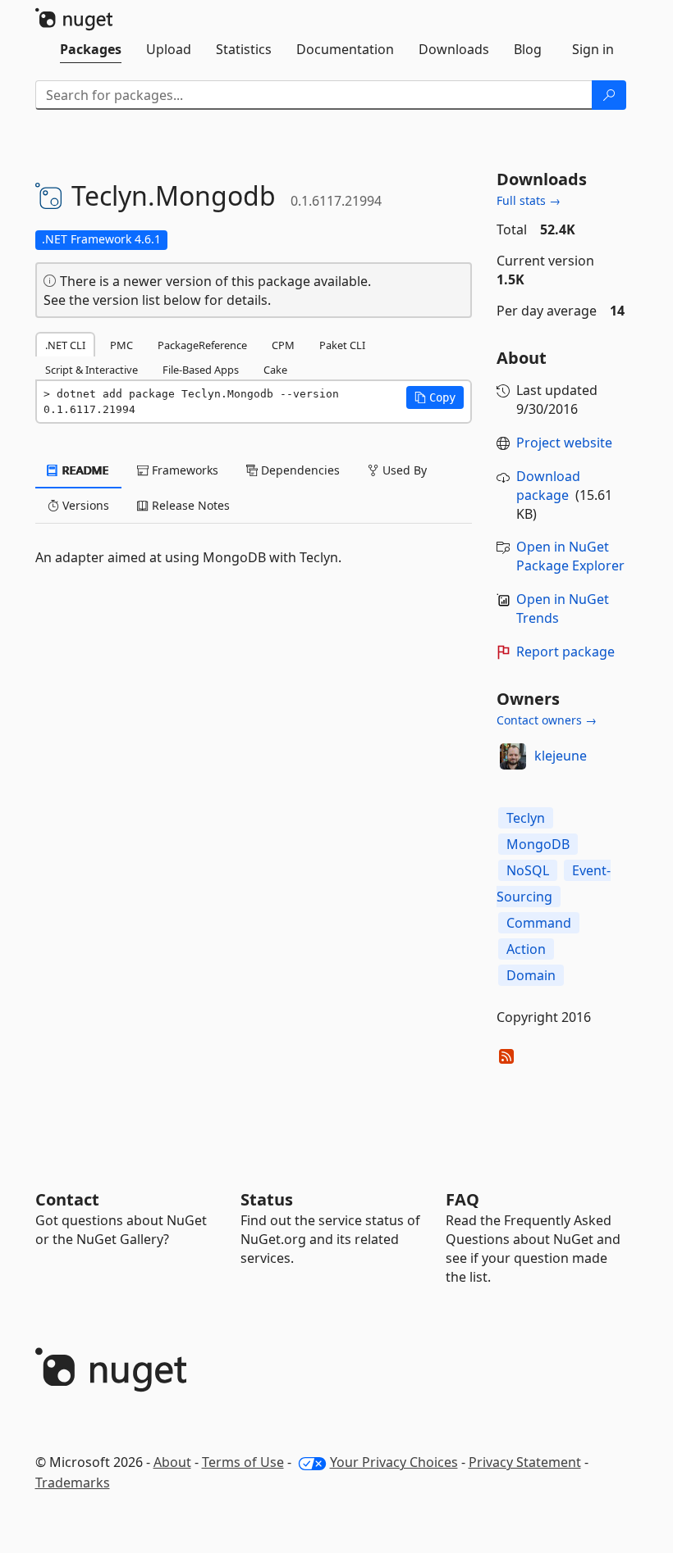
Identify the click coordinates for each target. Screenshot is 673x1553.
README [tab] (84, 470)
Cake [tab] (275, 369)
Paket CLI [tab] (342, 345)
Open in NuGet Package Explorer (570, 556)
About (172, 1462)
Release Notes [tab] (189, 505)
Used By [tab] (403, 470)
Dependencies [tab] (299, 470)
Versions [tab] (84, 505)
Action (526, 949)
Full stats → (529, 200)
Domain (531, 975)
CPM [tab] (283, 345)
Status (266, 1199)
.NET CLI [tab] (65, 345)
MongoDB (538, 844)
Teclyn (525, 818)
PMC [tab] (121, 345)
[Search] (609, 95)
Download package (548, 485)
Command (538, 923)
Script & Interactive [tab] (91, 369)
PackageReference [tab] (202, 345)
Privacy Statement (525, 1462)
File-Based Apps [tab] (201, 369)
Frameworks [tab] (183, 470)
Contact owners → (547, 720)
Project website (564, 443)
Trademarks (72, 1483)
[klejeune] (513, 756)
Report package (565, 652)
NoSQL (527, 870)
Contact (67, 1199)
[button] (435, 397)
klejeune (560, 756)
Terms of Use (243, 1462)
